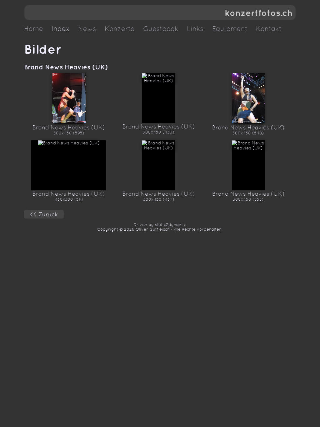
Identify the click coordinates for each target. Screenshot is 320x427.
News (87, 29)
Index (61, 29)
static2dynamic (170, 224)
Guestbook (160, 29)
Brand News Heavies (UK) (66, 67)
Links (195, 29)
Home (33, 29)
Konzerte (120, 29)
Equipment (230, 29)
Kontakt (269, 29)
